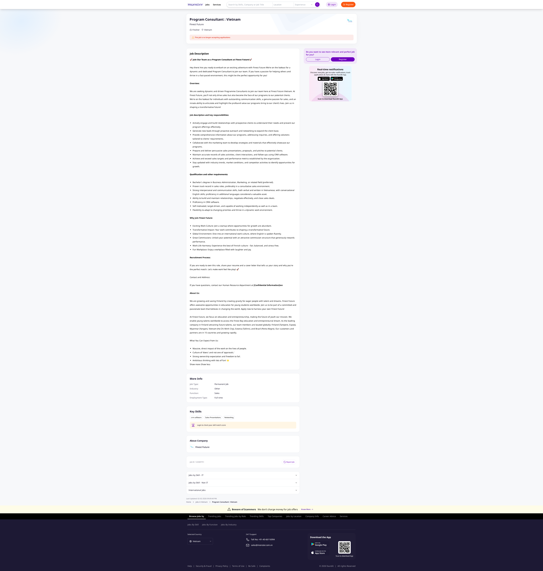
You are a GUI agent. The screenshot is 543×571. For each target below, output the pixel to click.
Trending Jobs (214, 516)
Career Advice (329, 516)
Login (333, 4)
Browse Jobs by (196, 516)
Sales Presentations (213, 417)
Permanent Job (222, 384)
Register (350, 4)
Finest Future (197, 24)
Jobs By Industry (228, 524)
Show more (195, 364)
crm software (196, 417)
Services (217, 4)
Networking (228, 417)
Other (217, 388)
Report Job (290, 462)
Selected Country (195, 534)
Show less (205, 364)
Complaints (264, 566)
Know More (306, 509)
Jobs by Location (293, 516)
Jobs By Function (210, 524)
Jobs (207, 4)
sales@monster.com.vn (262, 545)
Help (190, 566)
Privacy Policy (222, 566)
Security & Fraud (204, 566)
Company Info (312, 516)
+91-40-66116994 (267, 539)
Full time (219, 397)
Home (188, 502)
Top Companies (275, 516)
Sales (217, 393)
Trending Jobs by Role (235, 516)
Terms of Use (238, 566)
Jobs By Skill (193, 524)
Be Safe (251, 566)
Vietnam (208, 29)
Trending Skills (257, 516)
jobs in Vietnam (202, 502)
